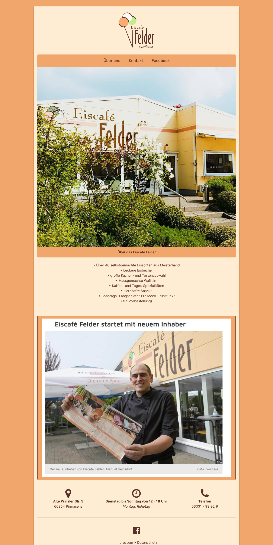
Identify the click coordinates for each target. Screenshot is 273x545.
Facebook (161, 60)
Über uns (111, 60)
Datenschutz (147, 542)
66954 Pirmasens (68, 503)
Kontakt (136, 60)
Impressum (124, 542)
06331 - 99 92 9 (205, 503)
